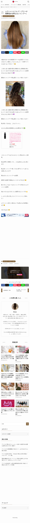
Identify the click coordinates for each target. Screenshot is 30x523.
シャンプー (5, 263)
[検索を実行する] (27, 423)
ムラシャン (16, 263)
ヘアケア (11, 263)
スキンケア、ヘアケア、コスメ (9, 261)
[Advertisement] (15, 241)
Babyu (15, 312)
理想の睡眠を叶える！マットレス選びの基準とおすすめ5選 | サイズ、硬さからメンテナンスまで (15, 459)
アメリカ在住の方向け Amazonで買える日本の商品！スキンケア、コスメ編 (15, 454)
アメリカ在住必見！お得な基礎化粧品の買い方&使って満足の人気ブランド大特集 (15, 464)
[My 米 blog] (15, 1)
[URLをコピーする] (27, 52)
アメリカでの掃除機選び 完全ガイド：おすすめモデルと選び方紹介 (15, 449)
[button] (3, 52)
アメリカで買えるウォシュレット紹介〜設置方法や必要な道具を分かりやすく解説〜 (15, 445)
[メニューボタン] (1, 1)
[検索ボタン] (28, 1)
